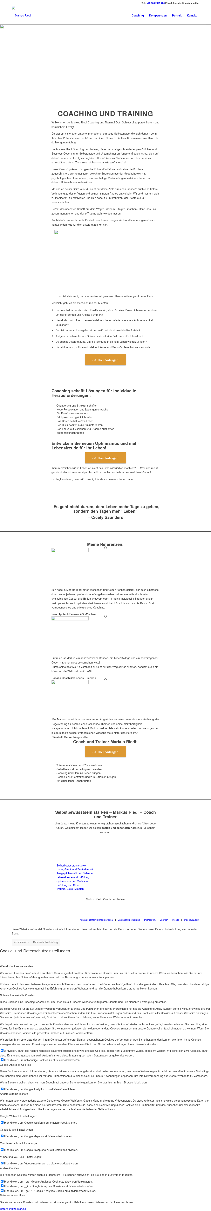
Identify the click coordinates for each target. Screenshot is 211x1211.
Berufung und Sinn (67, 885)
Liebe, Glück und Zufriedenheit (74, 869)
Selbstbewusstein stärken (71, 865)
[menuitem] (138, 15)
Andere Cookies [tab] (9, 1168)
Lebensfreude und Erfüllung (72, 877)
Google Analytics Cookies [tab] (15, 1065)
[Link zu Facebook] (13, 3)
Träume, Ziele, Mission (70, 889)
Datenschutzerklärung (45, 942)
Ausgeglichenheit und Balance (74, 873)
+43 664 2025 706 (156, 3)
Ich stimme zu (21, 942)
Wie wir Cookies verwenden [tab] (16, 966)
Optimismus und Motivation (72, 881)
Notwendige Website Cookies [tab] (17, 995)
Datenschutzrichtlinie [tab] (12, 1195)
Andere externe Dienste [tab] (14, 1094)
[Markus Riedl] (21, 15)
